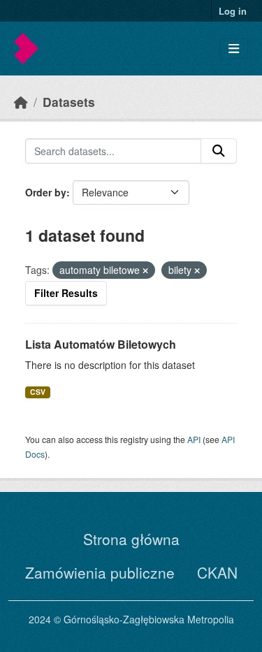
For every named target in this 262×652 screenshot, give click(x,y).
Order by (45, 192)
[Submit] (219, 151)
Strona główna (131, 538)
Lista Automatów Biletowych (100, 344)
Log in (233, 10)
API (194, 439)
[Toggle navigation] (233, 48)
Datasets (69, 101)
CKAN (217, 572)
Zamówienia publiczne (100, 572)
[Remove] (145, 270)
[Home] (21, 101)
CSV (37, 391)
